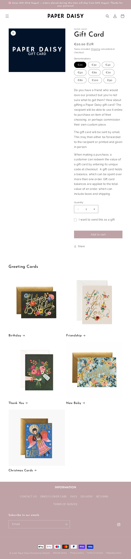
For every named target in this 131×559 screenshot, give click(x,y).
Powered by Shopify (40, 553)
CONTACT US (28, 496)
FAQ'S (73, 496)
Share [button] (81, 246)
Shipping (95, 49)
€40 (108, 64)
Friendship (74, 335)
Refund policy (60, 553)
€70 (108, 72)
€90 (109, 80)
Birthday (15, 335)
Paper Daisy (24, 553)
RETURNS (102, 496)
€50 (80, 72)
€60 (94, 72)
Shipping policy (113, 553)
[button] (7, 16)
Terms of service (95, 553)
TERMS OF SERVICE (65, 504)
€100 (95, 80)
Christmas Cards (21, 470)
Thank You (16, 403)
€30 (94, 64)
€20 (80, 64)
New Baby (73, 403)
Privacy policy (77, 553)
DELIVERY (87, 496)
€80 (80, 80)
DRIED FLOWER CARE (53, 496)
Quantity (78, 202)
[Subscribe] (66, 524)
